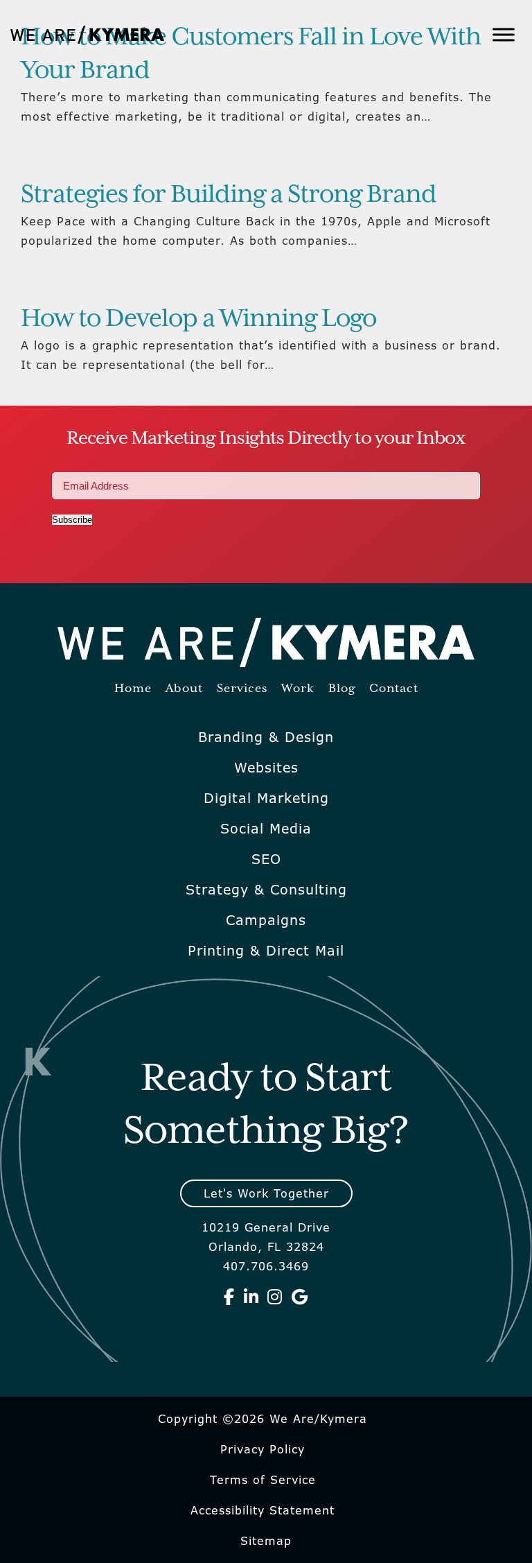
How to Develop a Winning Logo (198, 319)
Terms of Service (263, 1479)
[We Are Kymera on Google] (300, 1296)
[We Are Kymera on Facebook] (229, 1296)
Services (242, 689)
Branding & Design (266, 737)
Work (297, 689)
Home (133, 689)
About (184, 689)
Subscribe (72, 520)
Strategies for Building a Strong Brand (228, 195)
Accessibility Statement (262, 1510)
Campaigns (266, 920)
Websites (266, 768)
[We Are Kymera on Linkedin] (251, 1296)
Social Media (266, 829)
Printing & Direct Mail (266, 951)
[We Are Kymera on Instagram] (275, 1296)
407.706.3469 (266, 1266)
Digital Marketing (266, 798)
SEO (266, 859)
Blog (341, 689)
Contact (393, 689)
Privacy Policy (262, 1449)
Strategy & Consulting (266, 890)
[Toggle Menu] (504, 34)
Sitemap (266, 1540)
